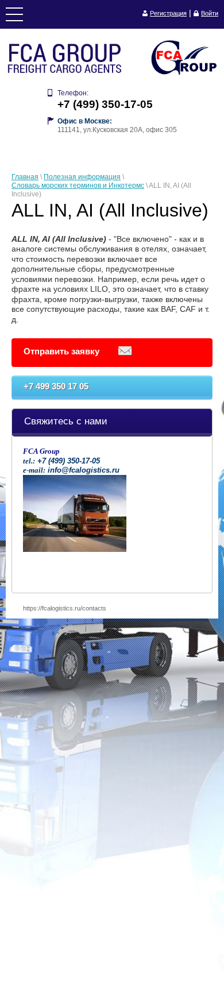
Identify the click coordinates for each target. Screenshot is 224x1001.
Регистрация (168, 13)
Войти (209, 13)
